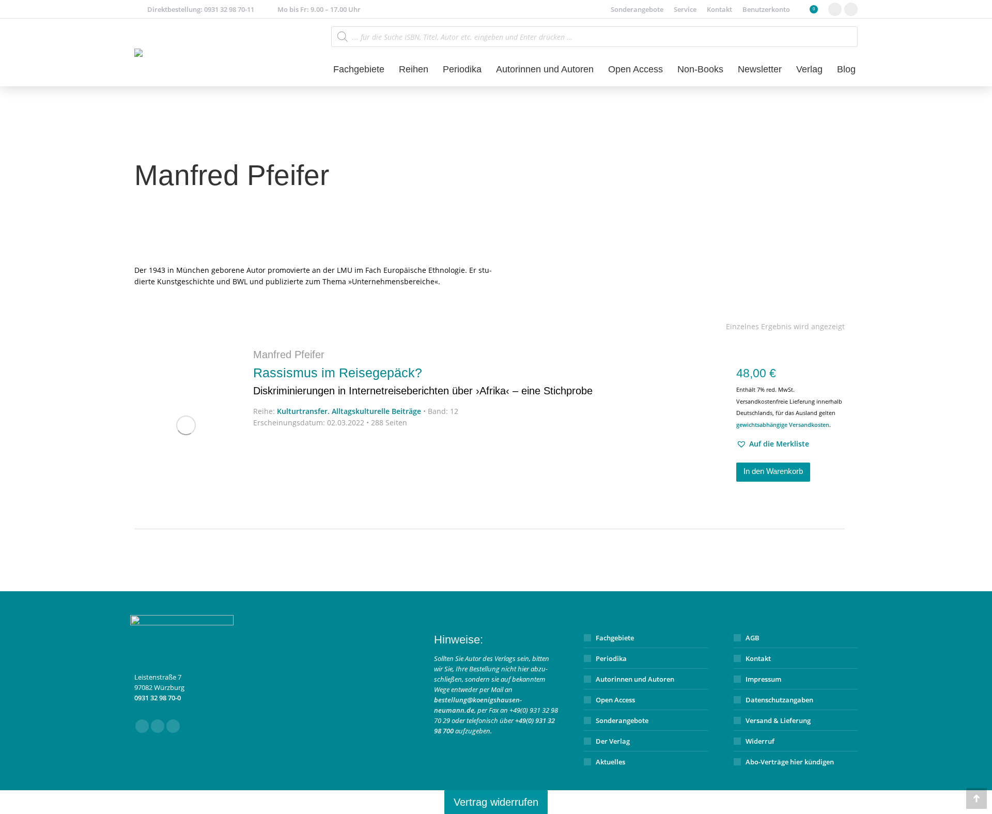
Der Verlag (613, 741)
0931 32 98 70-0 (157, 697)
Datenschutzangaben (779, 699)
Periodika (611, 658)
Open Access (615, 699)
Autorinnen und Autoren (635, 679)
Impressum (763, 679)
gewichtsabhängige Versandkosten (782, 424)
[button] (772, 444)
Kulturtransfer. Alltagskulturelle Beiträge (349, 411)
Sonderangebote (622, 720)
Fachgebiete (615, 637)
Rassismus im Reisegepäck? (423, 380)
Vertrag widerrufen (496, 802)
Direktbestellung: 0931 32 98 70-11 (200, 9)
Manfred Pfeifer (288, 354)
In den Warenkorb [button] (773, 471)
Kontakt (758, 658)
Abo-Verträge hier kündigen (790, 761)
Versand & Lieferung (778, 720)
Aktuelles (610, 761)
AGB (753, 637)
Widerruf (760, 741)
